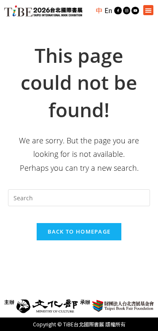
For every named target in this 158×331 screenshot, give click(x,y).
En (108, 10)
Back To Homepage (79, 231)
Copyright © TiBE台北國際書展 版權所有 (79, 324)
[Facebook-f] (118, 10)
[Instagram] (127, 10)
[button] (148, 10)
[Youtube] (135, 10)
